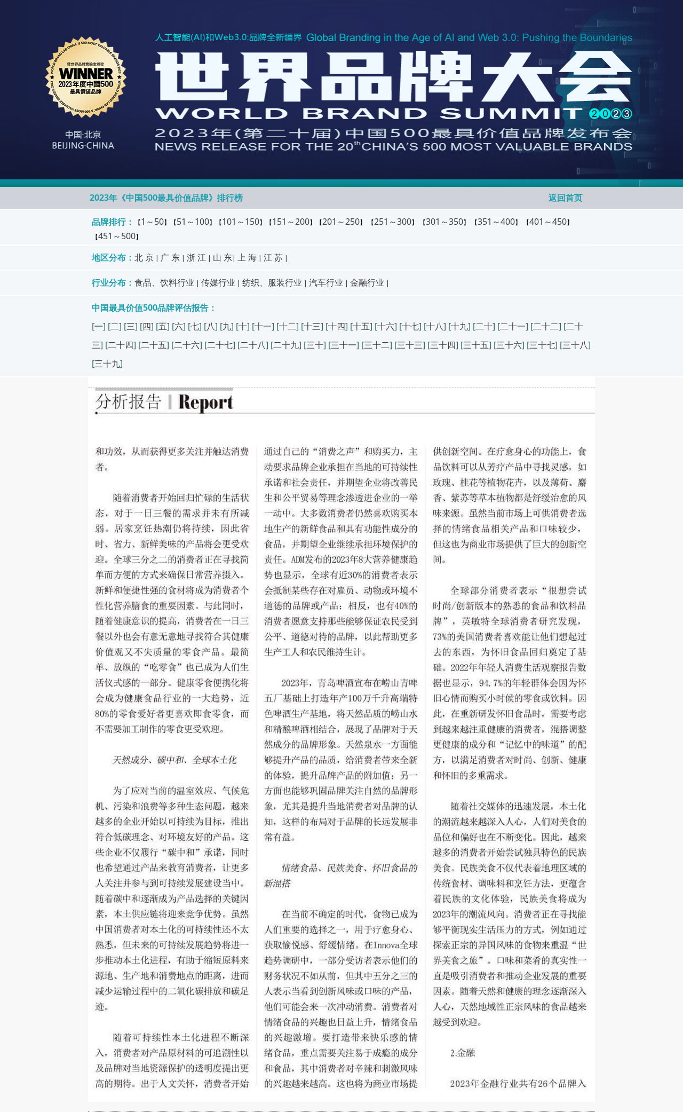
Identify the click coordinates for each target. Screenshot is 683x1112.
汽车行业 (326, 282)
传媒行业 (218, 282)
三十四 (443, 345)
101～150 (240, 221)
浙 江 (196, 257)
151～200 (290, 221)
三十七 (542, 345)
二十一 (513, 326)
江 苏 (273, 257)
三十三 (410, 345)
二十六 (187, 345)
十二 (287, 326)
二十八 (253, 345)
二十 (484, 326)
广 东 (170, 257)
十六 (385, 326)
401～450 (548, 221)
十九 (459, 326)
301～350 (444, 221)
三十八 (575, 345)
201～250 (341, 221)
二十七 (220, 345)
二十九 (286, 345)
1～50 (152, 221)
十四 (336, 326)
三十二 (377, 345)
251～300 (392, 221)
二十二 (546, 326)
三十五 (476, 345)
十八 (434, 326)
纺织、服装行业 (272, 282)
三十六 (509, 345)
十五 (361, 326)
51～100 (193, 221)
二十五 (153, 345)
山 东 (222, 257)
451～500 (117, 236)
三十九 (107, 363)
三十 (314, 345)
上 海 (247, 257)
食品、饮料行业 (164, 282)
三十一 (343, 345)
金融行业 (367, 282)
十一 (263, 326)
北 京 (144, 257)
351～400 (496, 221)
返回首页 (566, 197)
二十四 (120, 345)
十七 (410, 326)
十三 (312, 326)
